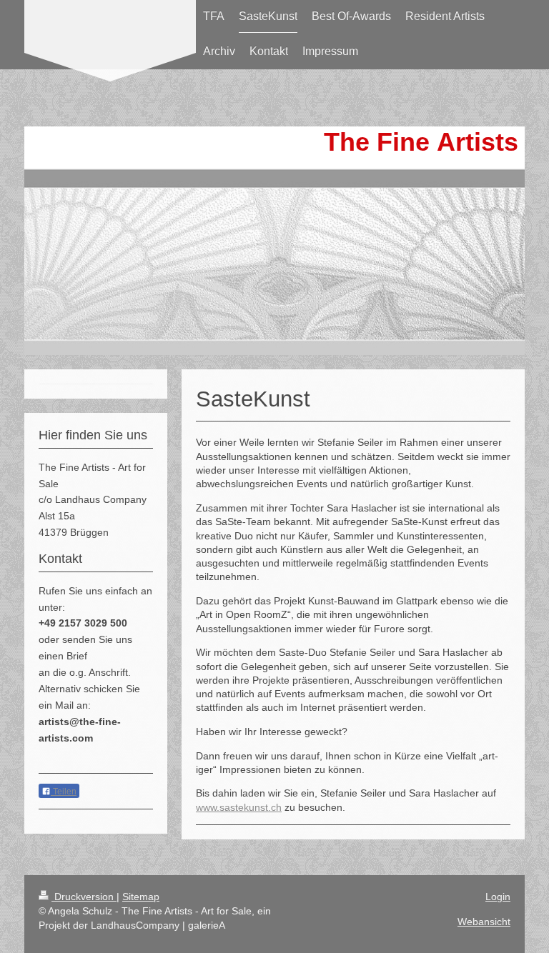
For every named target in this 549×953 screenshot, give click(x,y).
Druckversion (84, 896)
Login (497, 896)
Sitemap (140, 896)
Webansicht (484, 921)
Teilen (63, 792)
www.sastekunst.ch (239, 807)
